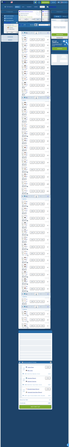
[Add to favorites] (40, 11)
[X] (37, 41)
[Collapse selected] (15, 42)
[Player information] (27, 138)
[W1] (32, 41)
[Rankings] (26, 109)
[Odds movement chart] (24, 90)
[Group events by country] (17, 42)
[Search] (49, 25)
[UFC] (22, 24)
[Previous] (16, 22)
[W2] (42, 41)
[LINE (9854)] (20, 24)
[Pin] (23, 40)
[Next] (22, 364)
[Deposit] (39, 2)
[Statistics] (22, 90)
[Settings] (59, 2)
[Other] (36, 25)
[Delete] (51, 364)
